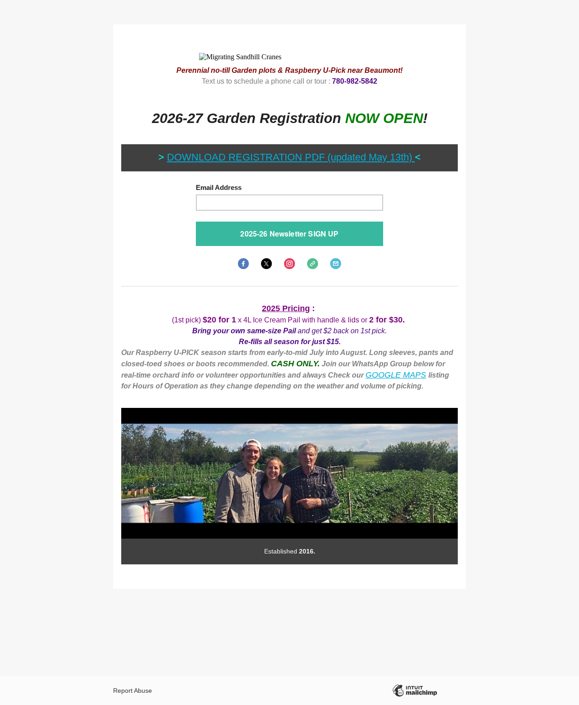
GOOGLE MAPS (395, 374)
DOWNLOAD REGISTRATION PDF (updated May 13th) (291, 157)
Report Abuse (132, 690)
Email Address (219, 187)
